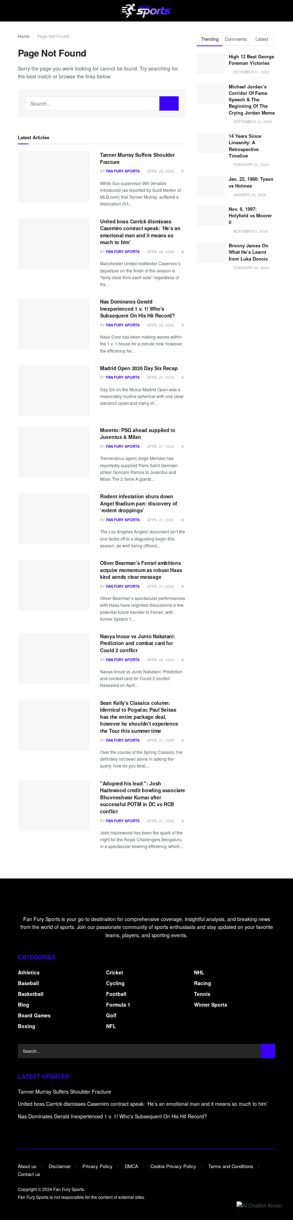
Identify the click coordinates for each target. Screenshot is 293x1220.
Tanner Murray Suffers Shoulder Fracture (137, 158)
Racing (202, 983)
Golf (111, 1015)
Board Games (34, 1015)
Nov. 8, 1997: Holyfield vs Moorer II (250, 215)
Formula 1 (118, 1004)
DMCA (131, 1166)
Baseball (28, 983)
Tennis (202, 993)
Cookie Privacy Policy (173, 1166)
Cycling (115, 983)
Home (24, 36)
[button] (259, 1204)
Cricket (114, 972)
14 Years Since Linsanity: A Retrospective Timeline (245, 145)
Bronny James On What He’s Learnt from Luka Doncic (248, 252)
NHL (199, 972)
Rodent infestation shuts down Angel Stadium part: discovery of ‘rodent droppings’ (138, 503)
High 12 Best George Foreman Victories (251, 59)
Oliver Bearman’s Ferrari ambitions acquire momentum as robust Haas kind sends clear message (141, 569)
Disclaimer (59, 1166)
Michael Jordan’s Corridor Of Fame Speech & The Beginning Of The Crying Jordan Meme (252, 99)
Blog (23, 1004)
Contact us (29, 1174)
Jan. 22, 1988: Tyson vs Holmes (251, 182)
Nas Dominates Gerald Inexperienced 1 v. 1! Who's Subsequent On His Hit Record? (137, 308)
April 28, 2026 (160, 171)
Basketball (31, 993)
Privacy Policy (98, 1166)
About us (27, 1166)
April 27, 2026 (160, 377)
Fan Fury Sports (123, 171)
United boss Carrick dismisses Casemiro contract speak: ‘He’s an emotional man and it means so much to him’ (140, 232)
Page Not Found (53, 36)
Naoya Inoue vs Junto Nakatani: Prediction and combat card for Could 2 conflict (137, 643)
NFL (111, 1026)
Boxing (26, 1026)
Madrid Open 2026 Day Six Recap (139, 368)
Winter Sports (210, 1004)
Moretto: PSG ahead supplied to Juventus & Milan (137, 433)
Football (116, 993)
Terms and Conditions (230, 1166)
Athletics (29, 972)
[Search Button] (169, 103)
